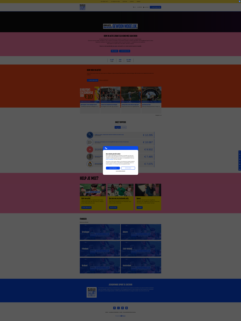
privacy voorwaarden (109, 159)
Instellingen (128, 168)
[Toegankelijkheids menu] (239, 1)
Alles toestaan (113, 168)
